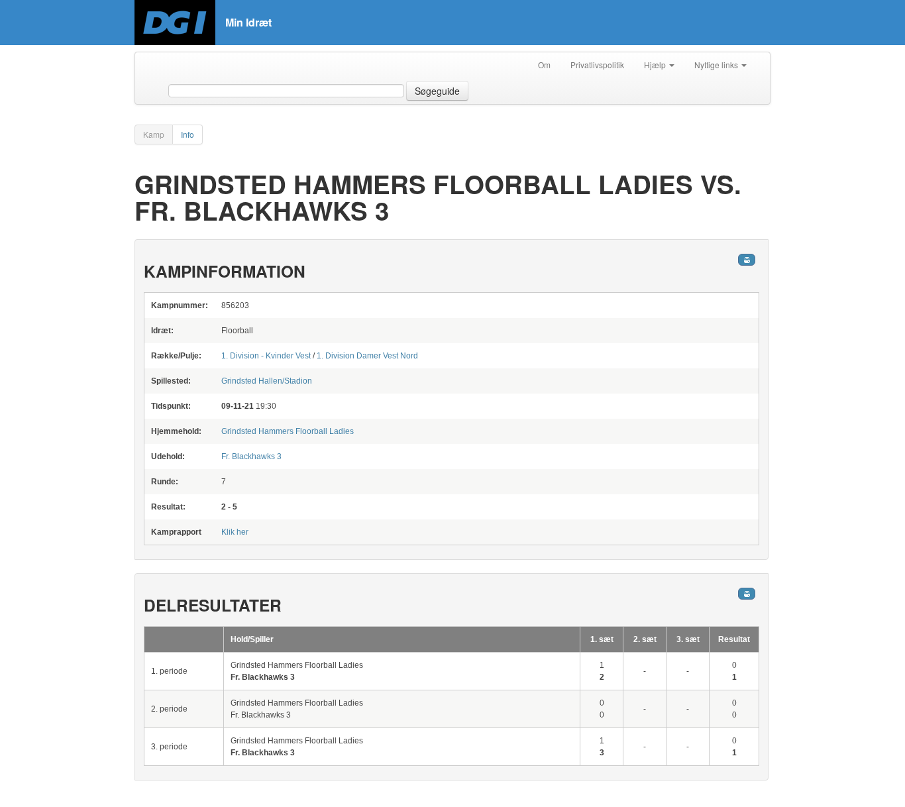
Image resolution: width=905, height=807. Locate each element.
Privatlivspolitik (597, 64)
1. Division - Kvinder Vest (266, 355)
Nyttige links (717, 64)
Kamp (153, 134)
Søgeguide (437, 90)
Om (544, 64)
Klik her (234, 532)
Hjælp (656, 64)
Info (187, 134)
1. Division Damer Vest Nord (367, 355)
